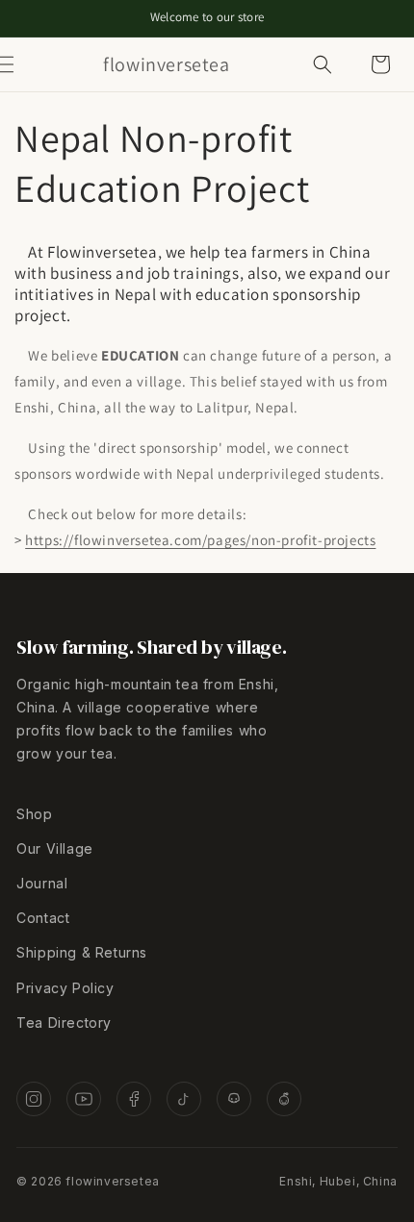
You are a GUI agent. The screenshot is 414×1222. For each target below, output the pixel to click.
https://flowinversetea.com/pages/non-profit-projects (200, 540)
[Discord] (234, 1099)
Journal (41, 883)
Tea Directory (64, 1022)
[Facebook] (133, 1099)
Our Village (54, 848)
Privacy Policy (65, 988)
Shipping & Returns (81, 952)
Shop (34, 814)
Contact (42, 918)
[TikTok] (184, 1099)
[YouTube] (83, 1099)
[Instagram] (33, 1099)
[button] (26, 64)
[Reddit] (284, 1099)
